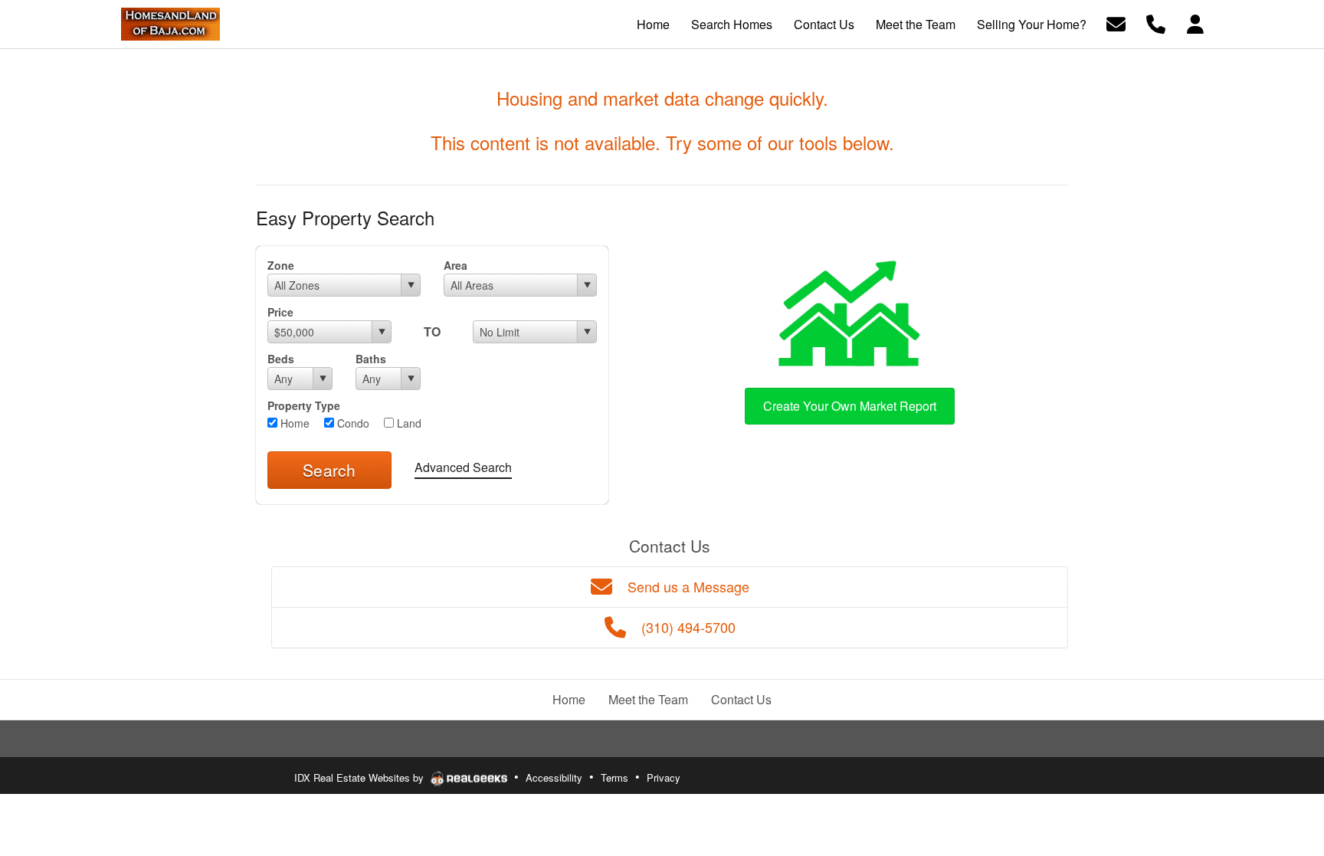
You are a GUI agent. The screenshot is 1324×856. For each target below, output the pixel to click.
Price (280, 312)
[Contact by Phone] (1155, 22)
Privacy (663, 777)
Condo (351, 423)
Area (455, 265)
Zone (280, 265)
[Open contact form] (1116, 22)
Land (407, 423)
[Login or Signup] (1195, 22)
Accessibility (554, 777)
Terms (614, 777)
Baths (371, 358)
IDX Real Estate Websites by (360, 777)
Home (293, 423)
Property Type (303, 405)
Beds (280, 358)
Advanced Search (463, 467)
